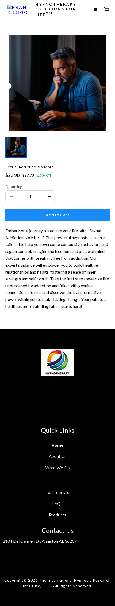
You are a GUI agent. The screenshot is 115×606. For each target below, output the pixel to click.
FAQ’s (57, 503)
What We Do (57, 467)
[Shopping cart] (106, 9)
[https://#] (57, 362)
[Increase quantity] (49, 196)
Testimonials (57, 492)
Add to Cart (57, 214)
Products (57, 515)
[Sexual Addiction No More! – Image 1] (16, 147)
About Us (57, 456)
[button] (96, 9)
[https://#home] (18, 9)
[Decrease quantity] (11, 196)
